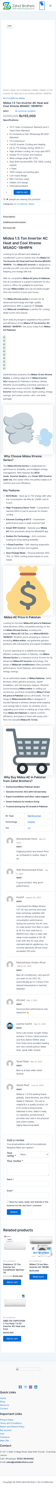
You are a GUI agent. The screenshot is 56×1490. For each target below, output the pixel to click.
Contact (4, 1408)
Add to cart (22, 192)
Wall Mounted (34, 816)
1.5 (29, 828)
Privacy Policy (6, 1419)
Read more (38, 1276)
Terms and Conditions (11, 1423)
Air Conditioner (24, 90)
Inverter (31, 822)
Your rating (11, 1154)
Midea (35, 90)
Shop (12, 90)
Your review (15, 1160)
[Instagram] (30, 1387)
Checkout (4, 1437)
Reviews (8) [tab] (9, 228)
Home (6, 90)
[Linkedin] (35, 1387)
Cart (2, 1433)
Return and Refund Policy (12, 1426)
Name (10, 1179)
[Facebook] (20, 1387)
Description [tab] (9, 216)
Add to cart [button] (12, 1282)
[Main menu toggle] (50, 6)
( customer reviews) (25, 111)
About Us (4, 1405)
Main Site (4, 1440)
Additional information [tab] (14, 222)
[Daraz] (25, 1387)
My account (5, 1430)
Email (10, 1190)
